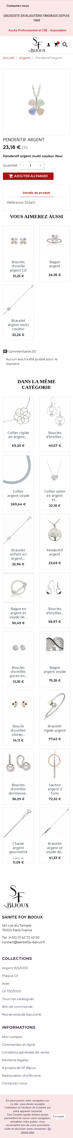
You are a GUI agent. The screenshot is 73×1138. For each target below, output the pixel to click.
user (48, 44)
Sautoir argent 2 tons (55, 789)
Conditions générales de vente (25, 1052)
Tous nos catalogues (18, 999)
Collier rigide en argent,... (18, 434)
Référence (15, 202)
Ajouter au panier (28, 176)
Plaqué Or (10, 976)
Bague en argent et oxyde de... (18, 612)
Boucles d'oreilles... (54, 434)
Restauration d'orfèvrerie (21, 1075)
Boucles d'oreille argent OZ (18, 266)
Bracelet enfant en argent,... (18, 554)
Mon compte (12, 1037)
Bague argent (54, 264)
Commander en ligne (18, 1045)
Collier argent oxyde (18, 493)
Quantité (10, 165)
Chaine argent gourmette (18, 847)
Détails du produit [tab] (36, 193)
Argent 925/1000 (15, 968)
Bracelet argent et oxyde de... (54, 847)
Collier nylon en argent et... (54, 495)
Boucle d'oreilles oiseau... (18, 730)
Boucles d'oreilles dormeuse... (18, 789)
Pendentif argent (55, 552)
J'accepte (58, 1116)
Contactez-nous (14, 1083)
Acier (6, 983)
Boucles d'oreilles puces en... (18, 671)
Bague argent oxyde (55, 669)
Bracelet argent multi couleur (18, 324)
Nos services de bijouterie (21, 1014)
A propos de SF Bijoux (19, 1068)
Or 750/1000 (11, 991)
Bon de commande (17, 1007)
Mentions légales (15, 1060)
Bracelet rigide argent (55, 728)
